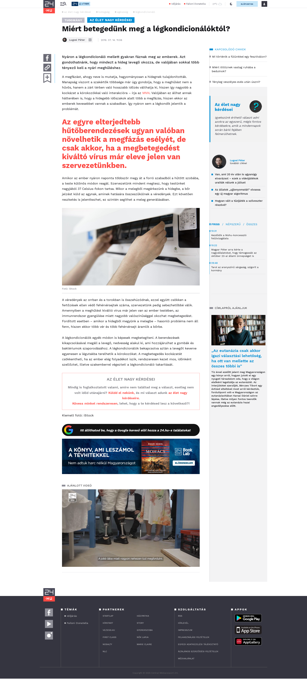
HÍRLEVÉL (183, 623)
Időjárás (175, 3)
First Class (109, 637)
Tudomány (73, 20)
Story (140, 623)
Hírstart (108, 623)
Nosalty (107, 644)
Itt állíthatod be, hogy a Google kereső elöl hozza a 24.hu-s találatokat (135, 430)
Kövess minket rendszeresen (94, 403)
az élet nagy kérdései (77, 11)
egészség (122, 11)
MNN (146, 93)
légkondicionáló (145, 11)
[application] (131, 528)
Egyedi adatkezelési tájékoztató (198, 644)
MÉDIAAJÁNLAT (186, 658)
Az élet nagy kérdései (227, 107)
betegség (103, 11)
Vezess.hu (109, 630)
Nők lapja (143, 637)
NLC (105, 651)
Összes (251, 224)
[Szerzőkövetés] (90, 39)
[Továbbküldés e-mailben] (47, 67)
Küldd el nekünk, (121, 393)
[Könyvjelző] (47, 78)
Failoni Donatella (196, 3)
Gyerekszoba (145, 630)
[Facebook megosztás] (47, 58)
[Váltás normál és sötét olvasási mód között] (231, 4)
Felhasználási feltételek (193, 637)
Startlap (108, 616)
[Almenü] (63, 4)
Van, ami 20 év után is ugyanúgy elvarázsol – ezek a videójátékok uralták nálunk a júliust (236, 178)
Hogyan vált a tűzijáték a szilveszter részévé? (239, 203)
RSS (180, 616)
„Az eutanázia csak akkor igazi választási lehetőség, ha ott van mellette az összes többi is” (236, 358)
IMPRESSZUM (185, 630)
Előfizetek (247, 4)
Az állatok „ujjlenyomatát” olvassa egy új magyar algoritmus (237, 191)
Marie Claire (144, 644)
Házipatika (143, 616)
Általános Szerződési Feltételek (198, 651)
